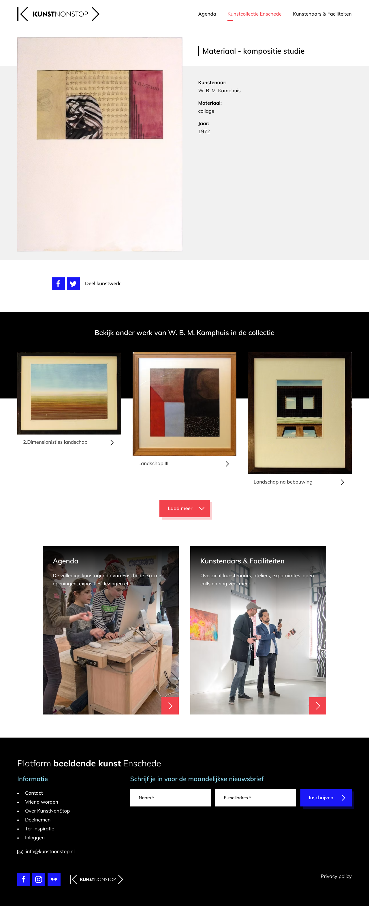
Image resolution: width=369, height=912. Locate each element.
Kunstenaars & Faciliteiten (322, 14)
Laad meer (180, 508)
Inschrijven (321, 798)
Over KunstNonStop (47, 811)
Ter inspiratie (39, 829)
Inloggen (35, 838)
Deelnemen (38, 820)
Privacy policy (336, 876)
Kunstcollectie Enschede (254, 14)
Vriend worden (41, 802)
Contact (34, 793)
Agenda (207, 14)
